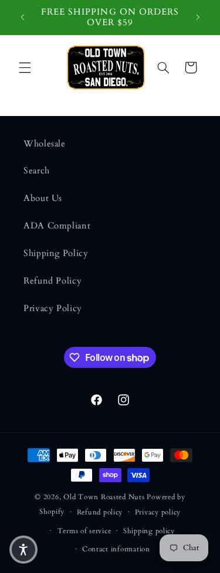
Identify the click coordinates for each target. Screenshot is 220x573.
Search (36, 170)
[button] (24, 67)
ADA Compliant (56, 225)
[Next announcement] (198, 17)
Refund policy (100, 512)
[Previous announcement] (22, 17)
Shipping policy (149, 531)
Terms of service (84, 531)
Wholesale (44, 143)
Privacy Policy (52, 308)
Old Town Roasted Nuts (103, 497)
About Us (42, 198)
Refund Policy (52, 280)
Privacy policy (158, 512)
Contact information (116, 549)
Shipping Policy (55, 253)
